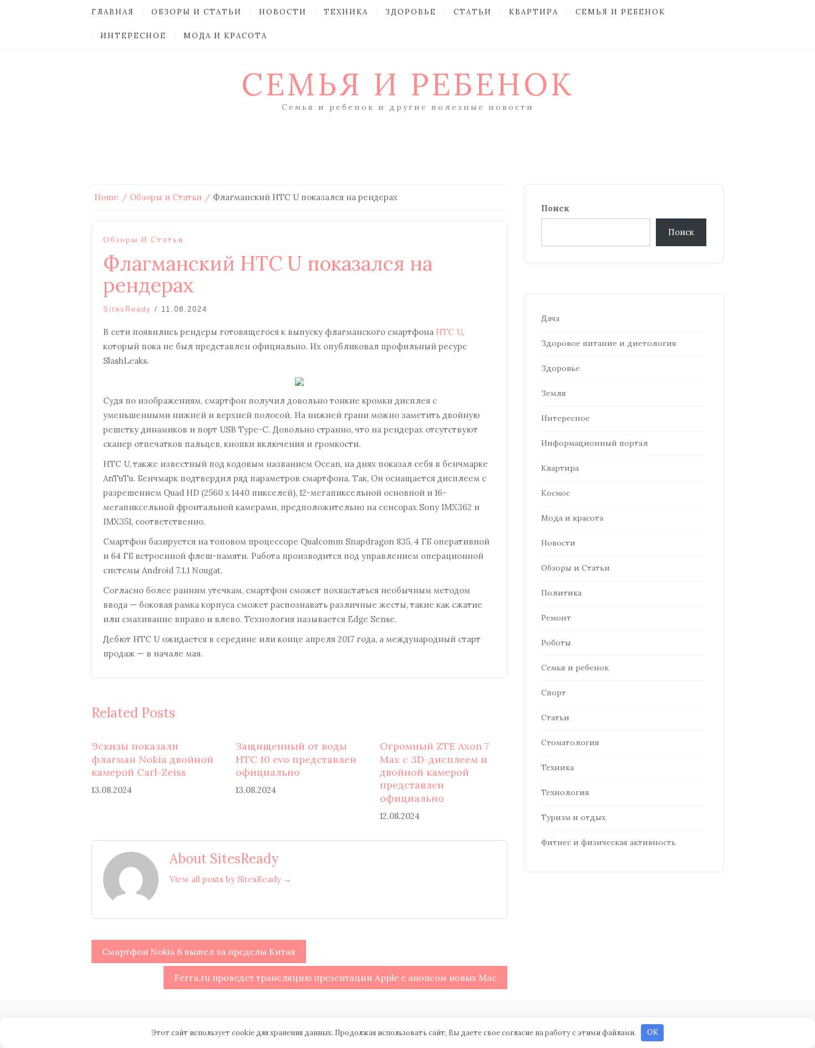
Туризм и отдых (573, 817)
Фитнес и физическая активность (608, 842)
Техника (346, 12)
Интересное (133, 35)
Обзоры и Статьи (196, 12)
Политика (561, 593)
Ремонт (556, 618)
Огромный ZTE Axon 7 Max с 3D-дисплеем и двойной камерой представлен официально (434, 772)
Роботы (556, 643)
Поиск (555, 208)
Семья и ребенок (620, 12)
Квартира (533, 12)
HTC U (449, 332)
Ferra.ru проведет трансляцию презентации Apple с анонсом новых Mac (335, 977)
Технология (565, 792)
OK (652, 1032)
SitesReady (127, 309)
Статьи (473, 12)
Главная (112, 12)
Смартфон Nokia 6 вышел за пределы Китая (199, 951)
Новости (283, 12)
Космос (555, 493)
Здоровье (410, 12)
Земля (553, 393)
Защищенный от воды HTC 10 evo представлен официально (296, 759)
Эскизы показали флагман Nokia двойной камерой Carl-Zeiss (152, 759)
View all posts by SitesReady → (231, 879)
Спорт (553, 693)
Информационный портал (594, 443)
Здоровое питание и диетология (608, 343)
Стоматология (570, 742)
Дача (550, 318)
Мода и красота (225, 35)
